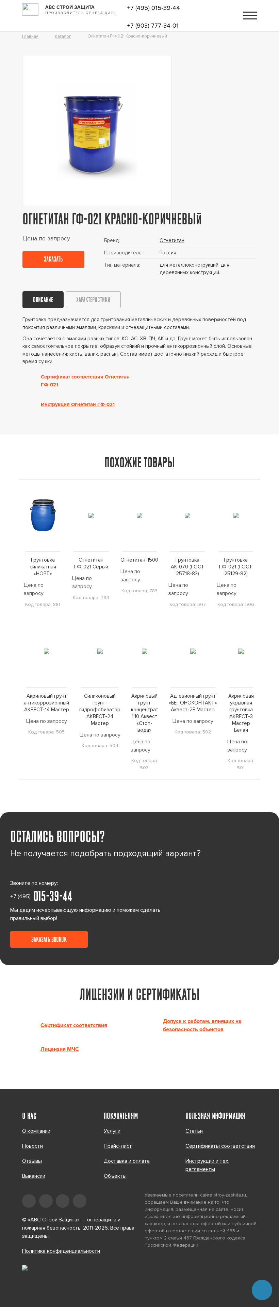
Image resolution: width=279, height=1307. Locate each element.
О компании (36, 1131)
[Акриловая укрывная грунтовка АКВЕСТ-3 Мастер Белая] (241, 651)
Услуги (112, 1131)
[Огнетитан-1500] (139, 515)
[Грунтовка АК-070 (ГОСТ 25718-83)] (187, 515)
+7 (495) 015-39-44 (153, 8)
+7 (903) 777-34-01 (153, 25)
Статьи (194, 1131)
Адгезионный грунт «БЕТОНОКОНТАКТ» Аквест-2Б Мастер (193, 703)
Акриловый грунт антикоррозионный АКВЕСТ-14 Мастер (46, 703)
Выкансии (33, 1176)
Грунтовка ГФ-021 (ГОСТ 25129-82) (235, 567)
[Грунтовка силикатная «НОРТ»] (43, 515)
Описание (43, 300)
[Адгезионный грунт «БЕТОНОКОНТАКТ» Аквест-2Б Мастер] (192, 651)
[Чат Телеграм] (262, 1290)
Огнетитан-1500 (139, 560)
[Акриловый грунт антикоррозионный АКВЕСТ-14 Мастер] (46, 651)
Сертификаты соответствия (220, 1146)
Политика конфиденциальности (61, 1251)
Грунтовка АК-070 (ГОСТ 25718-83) (187, 567)
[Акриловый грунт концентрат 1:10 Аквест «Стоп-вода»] (144, 651)
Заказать (53, 259)
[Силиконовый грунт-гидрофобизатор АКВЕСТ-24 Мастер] (100, 651)
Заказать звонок (49, 940)
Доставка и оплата (127, 1161)
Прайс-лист (118, 1146)
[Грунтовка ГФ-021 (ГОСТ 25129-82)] (235, 515)
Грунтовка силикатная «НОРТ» (43, 567)
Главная (30, 36)
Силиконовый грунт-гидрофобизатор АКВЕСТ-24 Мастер (99, 709)
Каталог (63, 36)
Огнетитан (172, 240)
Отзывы (32, 1161)
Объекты (115, 1176)
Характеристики (93, 300)
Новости (32, 1146)
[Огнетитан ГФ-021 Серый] (91, 515)
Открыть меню (250, 15)
